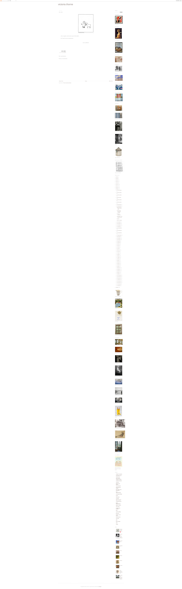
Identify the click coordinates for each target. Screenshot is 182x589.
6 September (119, 235)
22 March (118, 269)
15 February (119, 276)
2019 (117, 178)
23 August (119, 238)
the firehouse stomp (118, 488)
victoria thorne (65, 4)
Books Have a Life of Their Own (119, 208)
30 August (119, 236)
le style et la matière (118, 508)
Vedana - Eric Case (118, 515)
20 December (119, 192)
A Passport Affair (119, 494)
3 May (118, 260)
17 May (118, 257)
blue (116, 510)
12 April (118, 264)
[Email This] (61, 51)
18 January (119, 282)
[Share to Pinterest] (65, 51)
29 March (118, 267)
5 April (118, 266)
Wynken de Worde (118, 484)
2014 (117, 181)
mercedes (117, 506)
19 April (118, 263)
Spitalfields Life (118, 475)
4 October (118, 226)
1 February (119, 279)
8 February (119, 278)
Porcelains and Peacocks (118, 490)
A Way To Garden (119, 474)
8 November (119, 204)
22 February (119, 275)
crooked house (118, 501)
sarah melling (118, 511)
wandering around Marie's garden (121, 577)
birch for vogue (119, 220)
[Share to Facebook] (64, 51)
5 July (118, 248)
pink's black (118, 521)
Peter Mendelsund (118, 503)
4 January (118, 285)
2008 (117, 287)
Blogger (100, 586)
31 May (118, 254)
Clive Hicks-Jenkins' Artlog (118, 479)
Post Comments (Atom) (67, 82)
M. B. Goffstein (64, 52)
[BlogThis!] (62, 51)
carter (117, 524)
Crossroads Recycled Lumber (119, 211)
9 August (118, 241)
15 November (119, 202)
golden (121, 555)
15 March (118, 270)
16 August (119, 239)
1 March (118, 273)
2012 (117, 184)
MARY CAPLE (118, 505)
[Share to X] (63, 51)
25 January (119, 281)
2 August (118, 242)
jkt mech (117, 513)
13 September (119, 232)
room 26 (117, 518)
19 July (118, 245)
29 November (119, 199)
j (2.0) (117, 495)
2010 (117, 187)
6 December (119, 197)
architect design (119, 480)
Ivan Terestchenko (118, 492)
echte (121, 550)
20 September (119, 230)
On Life (118, 218)
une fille (117, 498)
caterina (117, 482)
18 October (119, 223)
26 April (118, 261)
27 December (119, 190)
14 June (118, 251)
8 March (118, 272)
